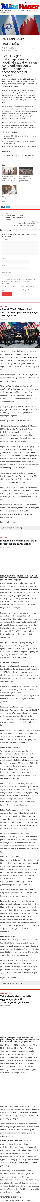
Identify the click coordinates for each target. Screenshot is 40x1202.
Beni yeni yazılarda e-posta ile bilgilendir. (17, 290)
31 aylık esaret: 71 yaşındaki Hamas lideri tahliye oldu (20, 146)
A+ (36, 3)
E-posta (5, 265)
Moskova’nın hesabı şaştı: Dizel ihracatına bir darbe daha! (18, 542)
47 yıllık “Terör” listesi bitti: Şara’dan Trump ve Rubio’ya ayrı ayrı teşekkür (19, 312)
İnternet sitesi (6, 272)
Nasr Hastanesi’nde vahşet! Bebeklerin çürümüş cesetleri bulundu (14, 216)
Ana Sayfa (4, 10)
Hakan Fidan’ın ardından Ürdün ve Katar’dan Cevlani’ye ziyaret (9, 179)
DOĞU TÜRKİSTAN (6, 993)
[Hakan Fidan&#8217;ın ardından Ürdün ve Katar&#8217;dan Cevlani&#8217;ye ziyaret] (9, 171)
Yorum (5, 239)
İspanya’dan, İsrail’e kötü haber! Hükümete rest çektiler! (25, 223)
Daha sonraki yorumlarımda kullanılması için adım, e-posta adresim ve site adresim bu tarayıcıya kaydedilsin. (19, 281)
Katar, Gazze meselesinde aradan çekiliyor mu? (8, 198)
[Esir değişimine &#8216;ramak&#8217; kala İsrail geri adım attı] (26, 171)
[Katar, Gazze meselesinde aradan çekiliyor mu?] (9, 189)
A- (25, 3)
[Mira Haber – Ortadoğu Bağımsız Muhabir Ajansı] (20, 5)
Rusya (37, 695)
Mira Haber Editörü (9, 47)
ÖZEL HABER (4, 306)
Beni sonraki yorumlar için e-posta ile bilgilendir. (19, 286)
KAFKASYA (3, 537)
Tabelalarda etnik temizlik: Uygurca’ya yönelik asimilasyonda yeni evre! (16, 999)
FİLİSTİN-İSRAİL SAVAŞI (16, 10)
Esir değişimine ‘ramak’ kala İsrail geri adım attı (25, 178)
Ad (3, 259)
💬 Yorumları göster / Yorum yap (12, 528)
